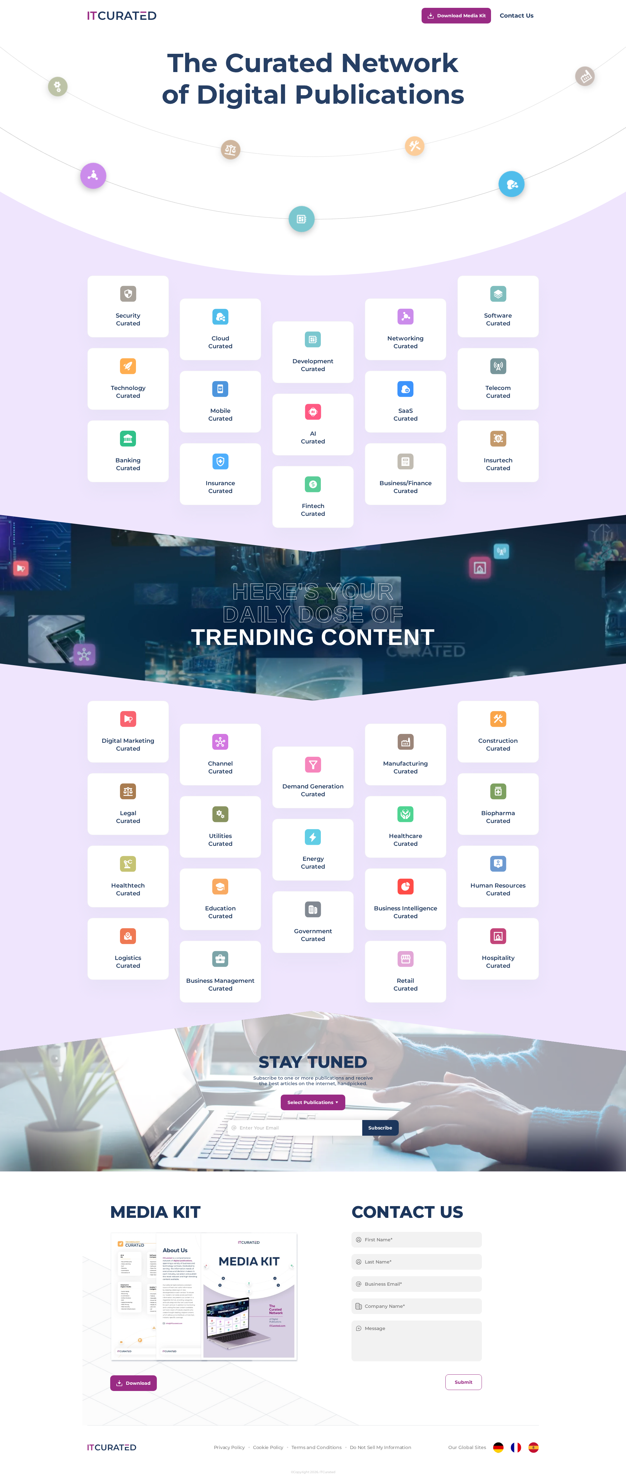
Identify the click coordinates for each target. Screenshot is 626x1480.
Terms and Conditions (316, 1447)
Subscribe (380, 1128)
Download (138, 1383)
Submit (463, 1382)
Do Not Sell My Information (380, 1447)
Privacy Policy (229, 1447)
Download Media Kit (461, 16)
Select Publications (310, 1102)
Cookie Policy (268, 1447)
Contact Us (517, 15)
